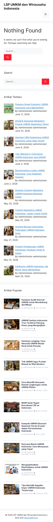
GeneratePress (31, 518)
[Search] (7, 57)
